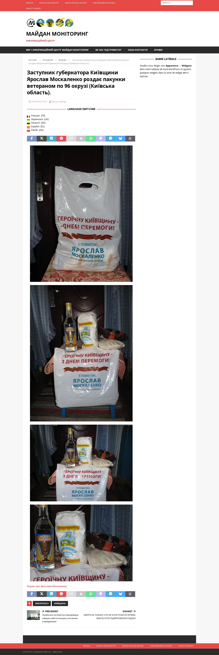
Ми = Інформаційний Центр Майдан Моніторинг (57, 49)
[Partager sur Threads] (130, 138)
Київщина (60, 603)
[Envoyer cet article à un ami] (71, 138)
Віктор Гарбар (59, 101)
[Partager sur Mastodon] (101, 138)
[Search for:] (177, 2)
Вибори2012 (41, 603)
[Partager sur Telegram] (110, 138)
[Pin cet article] (61, 138)
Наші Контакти (137, 49)
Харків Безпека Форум (75, 3)
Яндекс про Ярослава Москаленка (47, 586)
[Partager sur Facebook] (32, 138)
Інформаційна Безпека (104, 3)
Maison (29, 3)
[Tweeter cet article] (41, 138)
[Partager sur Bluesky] (120, 138)
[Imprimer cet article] (81, 138)
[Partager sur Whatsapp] (91, 138)
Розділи (48, 60)
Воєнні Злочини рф (49, 3)
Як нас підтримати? (108, 49)
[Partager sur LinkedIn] (51, 138)
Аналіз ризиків (33, 8)
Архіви (158, 49)
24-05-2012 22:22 (39, 101)
